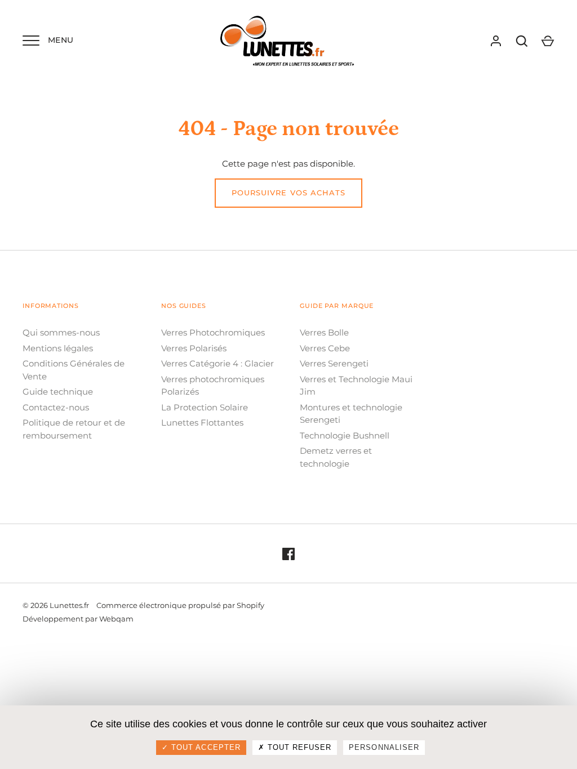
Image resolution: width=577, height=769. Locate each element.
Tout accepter (204, 747)
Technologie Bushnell (344, 435)
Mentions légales (58, 348)
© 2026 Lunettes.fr (56, 605)
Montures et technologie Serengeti (351, 414)
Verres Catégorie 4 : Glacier (217, 363)
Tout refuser (298, 747)
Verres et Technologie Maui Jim (356, 385)
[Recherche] (521, 41)
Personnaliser (384, 747)
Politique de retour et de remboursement (74, 429)
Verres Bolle (324, 332)
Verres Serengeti (334, 363)
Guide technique (58, 391)
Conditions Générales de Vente (74, 370)
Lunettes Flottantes (202, 422)
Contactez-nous (56, 407)
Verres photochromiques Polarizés (212, 385)
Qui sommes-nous (61, 332)
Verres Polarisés (194, 348)
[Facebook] (288, 553)
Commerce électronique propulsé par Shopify (180, 605)
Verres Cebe (325, 348)
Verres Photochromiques (213, 332)
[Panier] (547, 41)
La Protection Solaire (204, 407)
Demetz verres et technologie (336, 457)
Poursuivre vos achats (288, 192)
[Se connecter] (495, 41)
